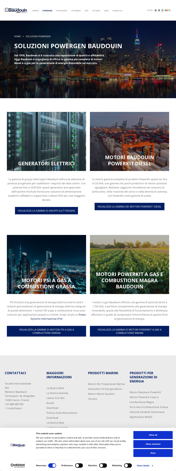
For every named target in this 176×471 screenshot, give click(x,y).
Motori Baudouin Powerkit (145, 392)
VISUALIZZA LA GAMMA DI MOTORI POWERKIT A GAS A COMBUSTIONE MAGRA (129, 331)
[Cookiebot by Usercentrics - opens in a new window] (18, 466)
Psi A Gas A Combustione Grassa (149, 407)
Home (17, 36)
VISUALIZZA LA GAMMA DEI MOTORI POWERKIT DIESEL (129, 206)
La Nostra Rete (55, 388)
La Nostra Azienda (57, 393)
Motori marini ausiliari (101, 393)
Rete (86, 10)
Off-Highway (61, 10)
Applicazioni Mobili (141, 417)
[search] (169, 10)
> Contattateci (13, 408)
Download (117, 10)
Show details (143, 465)
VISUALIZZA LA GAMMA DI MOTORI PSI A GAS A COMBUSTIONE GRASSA (46, 331)
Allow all (153, 435)
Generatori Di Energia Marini (105, 389)
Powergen (47, 10)
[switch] (76, 465)
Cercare (92, 398)
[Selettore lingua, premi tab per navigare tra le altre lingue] (166, 10)
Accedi (150, 10)
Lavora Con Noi (55, 398)
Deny (153, 453)
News (106, 10)
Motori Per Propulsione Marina (106, 384)
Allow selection (153, 444)
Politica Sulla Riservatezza (61, 412)
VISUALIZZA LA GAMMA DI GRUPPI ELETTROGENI (46, 210)
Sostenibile (76, 10)
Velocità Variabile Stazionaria (147, 412)
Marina (35, 10)
